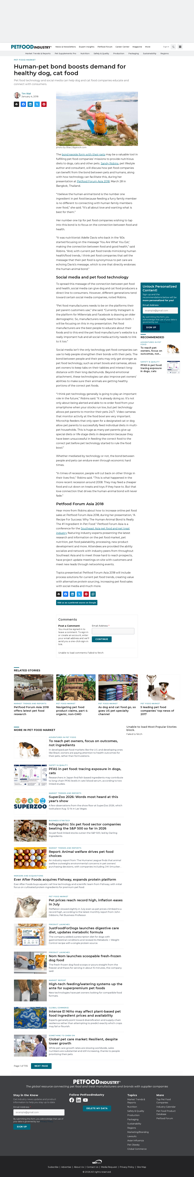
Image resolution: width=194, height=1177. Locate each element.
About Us (79, 1167)
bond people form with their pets (83, 154)
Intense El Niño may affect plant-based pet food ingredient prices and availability (85, 1013)
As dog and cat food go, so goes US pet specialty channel (117, 711)
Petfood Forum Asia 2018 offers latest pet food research (31, 711)
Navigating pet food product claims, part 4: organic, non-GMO (72, 711)
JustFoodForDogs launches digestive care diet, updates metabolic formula (84, 930)
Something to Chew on (62, 1035)
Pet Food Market (25, 60)
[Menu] (180, 46)
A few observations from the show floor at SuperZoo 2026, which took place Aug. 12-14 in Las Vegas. (85, 807)
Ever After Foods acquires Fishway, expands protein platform (65, 879)
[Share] (23, 104)
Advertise (66, 1167)
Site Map (141, 1167)
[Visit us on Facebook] (71, 1100)
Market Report (57, 980)
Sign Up (151, 327)
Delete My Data (96, 1108)
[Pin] (44, 104)
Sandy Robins (110, 163)
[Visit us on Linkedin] (78, 1100)
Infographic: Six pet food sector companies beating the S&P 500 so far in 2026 (85, 826)
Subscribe (53, 1167)
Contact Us (92, 1167)
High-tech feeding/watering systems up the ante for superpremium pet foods (85, 986)
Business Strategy (59, 820)
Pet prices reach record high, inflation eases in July (86, 902)
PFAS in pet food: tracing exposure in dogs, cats (151, 368)
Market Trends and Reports (30, 703)
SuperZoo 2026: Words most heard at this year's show (83, 799)
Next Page (41, 1066)
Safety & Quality (150, 362)
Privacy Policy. (165, 322)
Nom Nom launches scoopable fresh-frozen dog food (85, 958)
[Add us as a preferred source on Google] (93, 594)
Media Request (109, 1167)
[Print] (16, 104)
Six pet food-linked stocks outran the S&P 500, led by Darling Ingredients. (83, 834)
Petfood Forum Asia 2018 (93, 181)
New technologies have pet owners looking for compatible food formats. (85, 994)
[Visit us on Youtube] (85, 1100)
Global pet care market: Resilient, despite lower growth (83, 1041)
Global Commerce (59, 1008)
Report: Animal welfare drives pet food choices (81, 854)
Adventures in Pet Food (62, 737)
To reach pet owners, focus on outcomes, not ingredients (151, 350)
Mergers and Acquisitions (28, 876)
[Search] (173, 46)
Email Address (100, 626)
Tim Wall (26, 93)
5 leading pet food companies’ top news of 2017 (157, 711)
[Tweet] (37, 104)
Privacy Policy (127, 1167)
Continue (101, 639)
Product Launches (59, 924)
